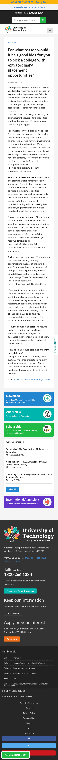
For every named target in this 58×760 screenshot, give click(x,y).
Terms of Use (29, 718)
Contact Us (29, 733)
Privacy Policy (29, 713)
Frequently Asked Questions (20, 591)
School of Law (10, 678)
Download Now (13, 613)
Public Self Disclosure (29, 703)
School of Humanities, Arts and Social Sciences (24, 663)
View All (12, 489)
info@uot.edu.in (12, 561)
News (29, 723)
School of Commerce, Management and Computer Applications (26, 685)
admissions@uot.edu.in (34, 557)
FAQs (29, 728)
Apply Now (12, 639)
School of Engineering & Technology (20, 673)
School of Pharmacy (12, 658)
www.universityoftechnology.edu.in (32, 379)
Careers (29, 708)
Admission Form (15, 754)
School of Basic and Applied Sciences (20, 668)
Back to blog (12, 42)
